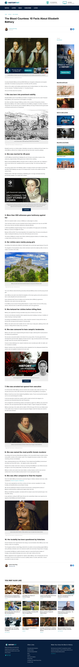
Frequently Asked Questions (32, 648)
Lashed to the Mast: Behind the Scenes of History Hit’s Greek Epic (48, 596)
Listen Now (26, 209)
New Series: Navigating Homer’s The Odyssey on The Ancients (65, 596)
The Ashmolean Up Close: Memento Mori (65, 139)
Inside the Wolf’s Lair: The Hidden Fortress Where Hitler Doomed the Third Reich (12, 629)
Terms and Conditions (31, 656)
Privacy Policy (29, 658)
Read (20, 8)
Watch (7, 8)
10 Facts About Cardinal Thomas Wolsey (65, 109)
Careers (28, 655)
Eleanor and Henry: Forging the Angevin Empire (46, 612)
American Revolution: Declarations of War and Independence (12, 612)
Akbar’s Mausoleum (61, 169)
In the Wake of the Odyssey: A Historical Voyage (28, 596)
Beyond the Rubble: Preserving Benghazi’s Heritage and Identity (64, 628)
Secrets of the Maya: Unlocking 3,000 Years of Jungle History (30, 612)
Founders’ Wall (30, 662)
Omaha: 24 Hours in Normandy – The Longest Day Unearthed (65, 612)
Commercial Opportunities (32, 651)
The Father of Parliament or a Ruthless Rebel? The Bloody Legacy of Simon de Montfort (48, 629)
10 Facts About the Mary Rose (63, 96)
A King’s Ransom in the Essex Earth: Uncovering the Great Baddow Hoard (12, 596)
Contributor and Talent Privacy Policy (34, 660)
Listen (14, 8)
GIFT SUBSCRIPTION (53, 2)
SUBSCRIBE (70, 2)
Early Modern (59, 40)
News (28, 653)
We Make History (30, 650)
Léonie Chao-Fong (13, 28)
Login (36, 8)
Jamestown (59, 126)
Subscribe (27, 8)
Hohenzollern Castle (61, 156)
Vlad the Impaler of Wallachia (17, 480)
